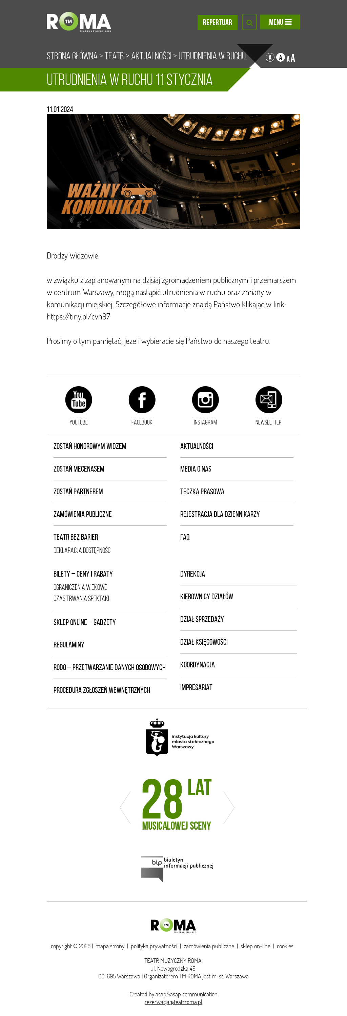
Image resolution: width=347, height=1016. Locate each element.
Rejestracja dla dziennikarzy (220, 514)
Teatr (114, 55)
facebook (141, 422)
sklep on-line (255, 946)
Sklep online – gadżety (85, 622)
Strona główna (72, 55)
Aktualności (151, 55)
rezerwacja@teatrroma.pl (173, 1002)
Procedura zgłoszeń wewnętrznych (102, 690)
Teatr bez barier (76, 537)
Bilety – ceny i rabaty (83, 573)
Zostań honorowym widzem (90, 446)
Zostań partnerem (78, 491)
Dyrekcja (192, 573)
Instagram (205, 422)
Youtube (78, 422)
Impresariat (196, 687)
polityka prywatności (154, 946)
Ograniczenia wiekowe (80, 587)
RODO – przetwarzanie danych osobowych (110, 667)
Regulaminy (69, 644)
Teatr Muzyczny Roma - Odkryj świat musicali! (79, 22)
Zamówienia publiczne (83, 514)
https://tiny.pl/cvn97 (78, 316)
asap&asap (168, 994)
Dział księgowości (204, 642)
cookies (285, 946)
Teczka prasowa (202, 491)
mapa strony (110, 946)
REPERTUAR (217, 22)
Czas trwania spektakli (82, 598)
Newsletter (269, 422)
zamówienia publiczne (209, 946)
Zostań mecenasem (79, 468)
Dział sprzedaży (202, 619)
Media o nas (195, 468)
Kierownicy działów (206, 596)
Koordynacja (197, 664)
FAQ (185, 537)
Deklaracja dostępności (82, 550)
